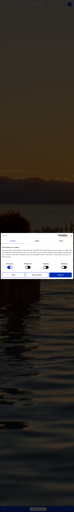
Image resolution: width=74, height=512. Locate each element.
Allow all (60, 275)
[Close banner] (71, 235)
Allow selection (37, 275)
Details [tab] (37, 241)
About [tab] (61, 241)
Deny (13, 275)
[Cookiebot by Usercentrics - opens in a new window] (59, 235)
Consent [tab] (13, 241)
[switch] (28, 267)
